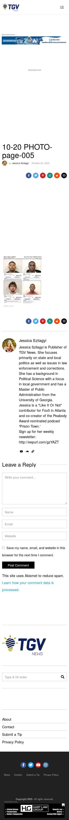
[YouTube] (21, 451)
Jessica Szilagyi (20, 163)
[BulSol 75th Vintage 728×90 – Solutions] (34, 39)
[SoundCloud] (27, 451)
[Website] (33, 451)
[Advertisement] (34, 106)
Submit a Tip (12, 734)
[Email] (64, 175)
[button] (62, 677)
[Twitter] (36, 175)
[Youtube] (38, 765)
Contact (8, 726)
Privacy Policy (13, 741)
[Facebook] (28, 175)
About (6, 719)
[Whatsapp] (50, 175)
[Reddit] (57, 175)
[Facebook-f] (23, 765)
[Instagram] (45, 765)
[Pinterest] (43, 175)
